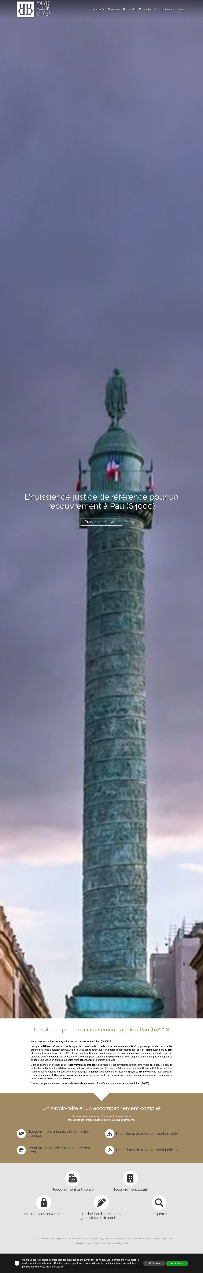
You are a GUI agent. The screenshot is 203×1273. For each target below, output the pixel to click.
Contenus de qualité (117, 1243)
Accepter (179, 1263)
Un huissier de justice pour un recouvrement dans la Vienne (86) (69, 1238)
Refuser (156, 1263)
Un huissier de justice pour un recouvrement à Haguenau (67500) (139, 1238)
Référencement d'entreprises (90, 1243)
